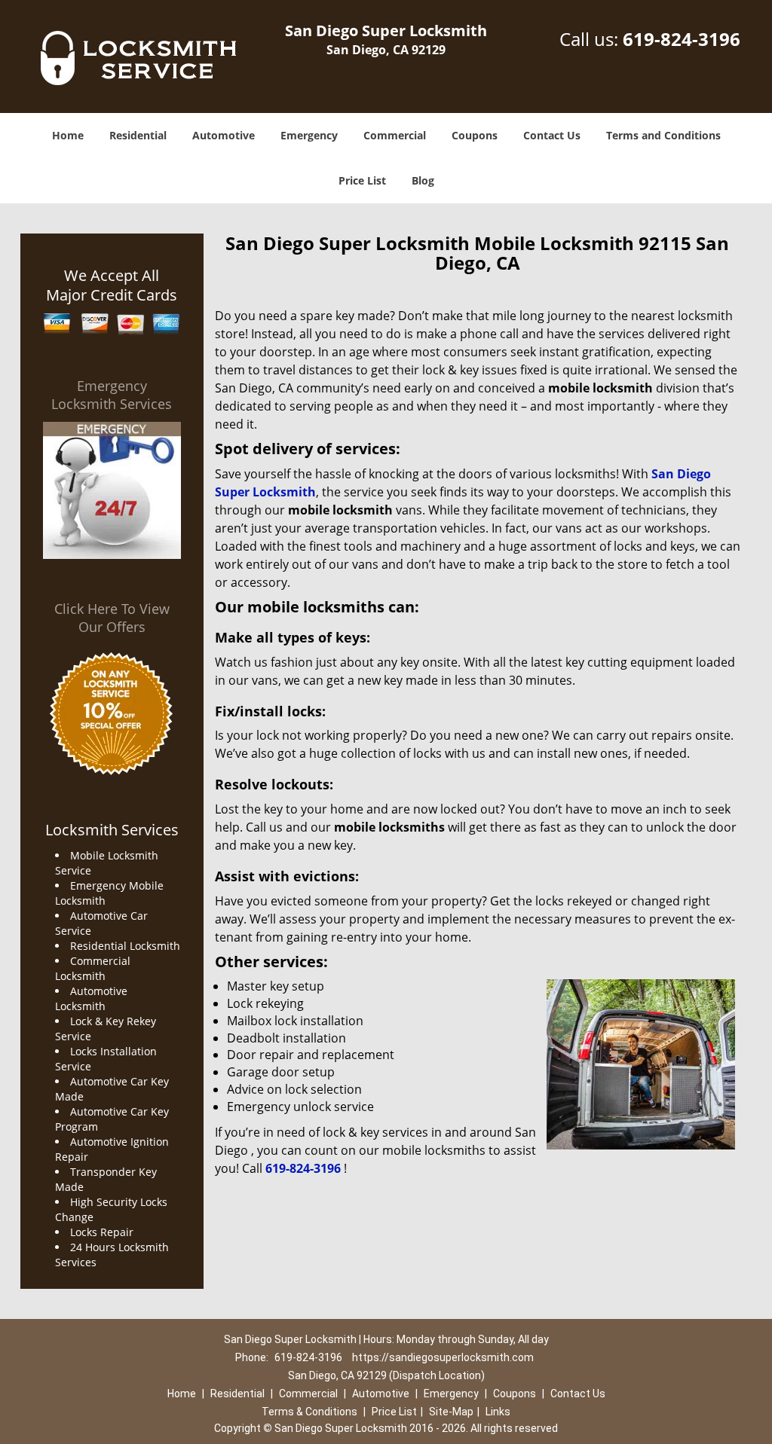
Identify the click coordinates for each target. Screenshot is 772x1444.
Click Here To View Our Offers (112, 618)
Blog (423, 180)
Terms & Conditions (309, 1412)
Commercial (394, 135)
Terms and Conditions (663, 135)
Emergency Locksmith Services (111, 395)
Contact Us (552, 135)
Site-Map (451, 1412)
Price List (362, 180)
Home (68, 135)
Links (498, 1412)
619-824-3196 (681, 38)
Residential (138, 135)
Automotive (223, 135)
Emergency (309, 135)
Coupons (475, 135)
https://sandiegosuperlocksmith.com (443, 1357)
